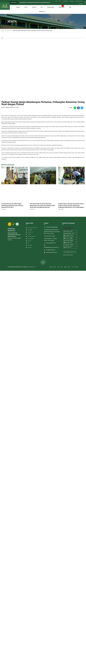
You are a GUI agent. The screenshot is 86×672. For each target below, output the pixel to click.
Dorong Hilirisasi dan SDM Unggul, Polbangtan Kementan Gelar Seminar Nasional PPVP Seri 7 (12, 205)
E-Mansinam (65, 1)
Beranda (18, 7)
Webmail (29, 247)
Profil (25, 7)
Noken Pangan (61, 7)
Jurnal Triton (30, 232)
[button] (75, 107)
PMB (56, 1)
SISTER (29, 240)
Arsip (70, 7)
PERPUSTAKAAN (79, 1)
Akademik (34, 7)
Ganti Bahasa (41, 11)
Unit (41, 7)
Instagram (76, 267)
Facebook (54, 267)
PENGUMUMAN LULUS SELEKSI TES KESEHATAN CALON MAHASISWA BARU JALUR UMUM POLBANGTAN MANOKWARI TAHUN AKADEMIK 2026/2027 (41, 2)
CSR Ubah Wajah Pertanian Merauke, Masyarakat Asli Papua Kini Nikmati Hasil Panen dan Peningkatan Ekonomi (42, 205)
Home (2, 30)
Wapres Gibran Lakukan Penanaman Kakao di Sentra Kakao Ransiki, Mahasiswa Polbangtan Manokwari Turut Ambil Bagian (71, 205)
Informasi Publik (50, 7)
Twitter (61, 267)
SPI (28, 243)
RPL (60, 1)
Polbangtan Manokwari (30, 266)
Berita (12, 21)
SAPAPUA (80, 3)
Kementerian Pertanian (32, 227)
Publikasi (72, 1)
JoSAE (29, 234)
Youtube (68, 267)
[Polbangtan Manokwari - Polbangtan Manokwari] (5, 6)
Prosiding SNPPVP (32, 236)
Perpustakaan (31, 238)
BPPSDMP (30, 229)
